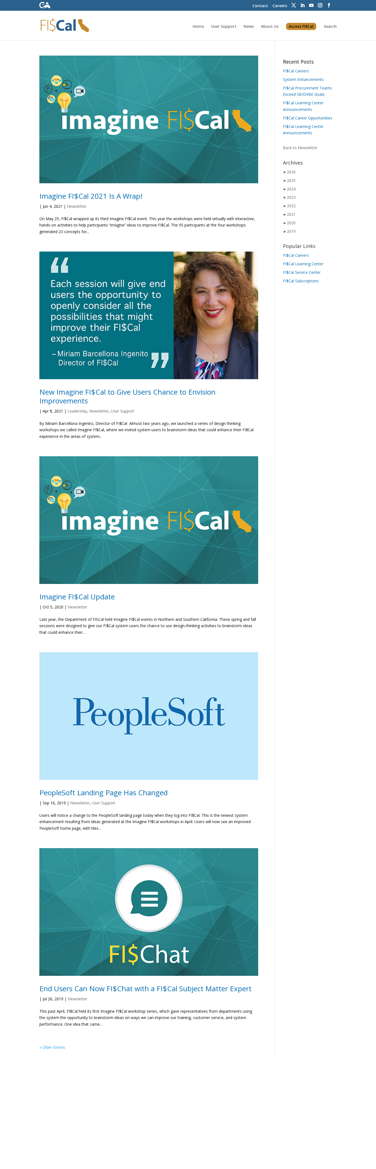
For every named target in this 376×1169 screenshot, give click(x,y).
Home (198, 26)
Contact (260, 5)
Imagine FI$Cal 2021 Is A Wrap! (90, 196)
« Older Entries (52, 1047)
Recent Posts (298, 61)
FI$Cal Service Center (302, 272)
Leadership (77, 411)
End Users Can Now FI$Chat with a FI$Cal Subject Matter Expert (145, 988)
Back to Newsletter (300, 147)
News (249, 26)
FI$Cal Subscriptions (301, 280)
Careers (280, 5)
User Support (223, 26)
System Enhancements (303, 79)
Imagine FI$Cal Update (77, 597)
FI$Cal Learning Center (303, 263)
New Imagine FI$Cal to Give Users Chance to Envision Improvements (127, 396)
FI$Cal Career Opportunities (307, 118)
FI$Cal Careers (296, 70)
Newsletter (76, 206)
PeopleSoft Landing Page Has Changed (103, 792)
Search (330, 26)
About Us (270, 26)
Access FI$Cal (301, 26)
